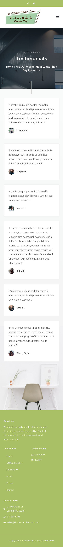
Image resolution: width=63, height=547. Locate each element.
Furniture (10, 469)
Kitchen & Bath (13, 463)
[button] (57, 17)
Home (9, 456)
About (9, 476)
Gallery (9, 483)
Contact (10, 490)
